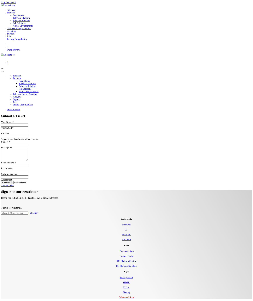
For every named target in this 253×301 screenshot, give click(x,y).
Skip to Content (8, 2)
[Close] (2, 71)
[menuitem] (11, 10)
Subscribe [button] (33, 213)
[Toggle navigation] (2, 68)
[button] (7, 185)
